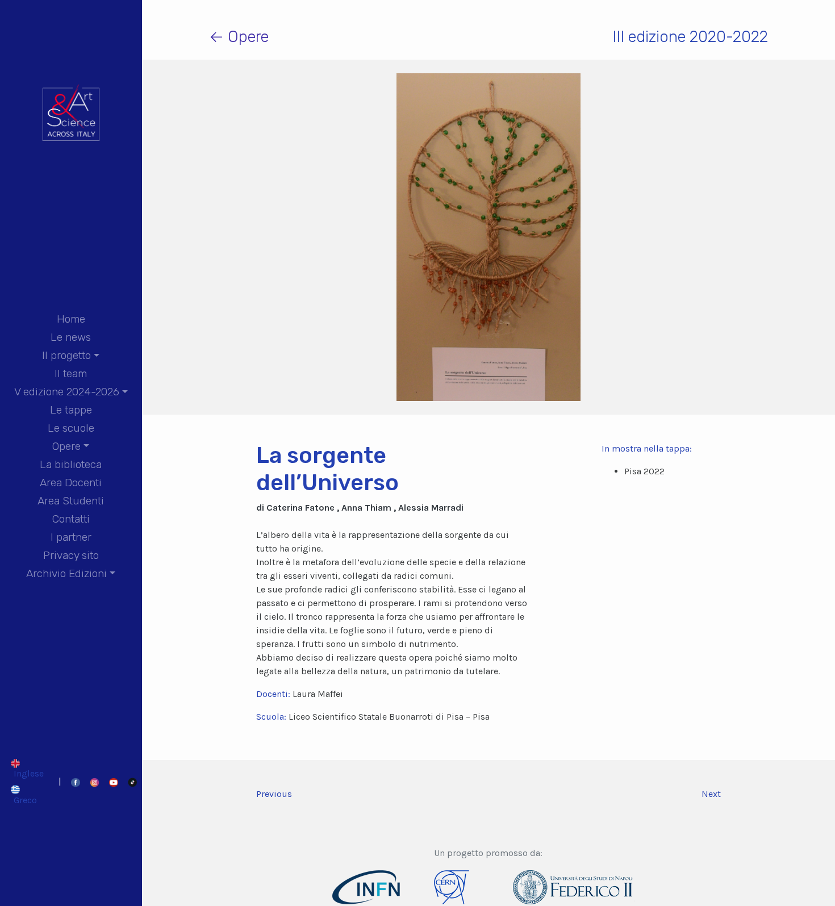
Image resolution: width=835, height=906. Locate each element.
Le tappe (71, 409)
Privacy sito (71, 555)
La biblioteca (71, 464)
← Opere (239, 36)
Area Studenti (70, 500)
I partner (71, 537)
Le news (71, 337)
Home (71, 318)
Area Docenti (71, 482)
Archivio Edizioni (66, 573)
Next (711, 793)
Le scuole (71, 428)
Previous (274, 793)
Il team (71, 373)
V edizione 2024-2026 (66, 391)
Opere (66, 446)
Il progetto (66, 355)
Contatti (71, 518)
